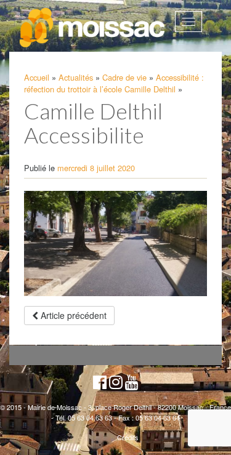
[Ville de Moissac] (93, 28)
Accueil (36, 77)
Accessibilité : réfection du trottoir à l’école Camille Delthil (114, 83)
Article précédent (72, 315)
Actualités (76, 77)
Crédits (128, 437)
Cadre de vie (124, 77)
